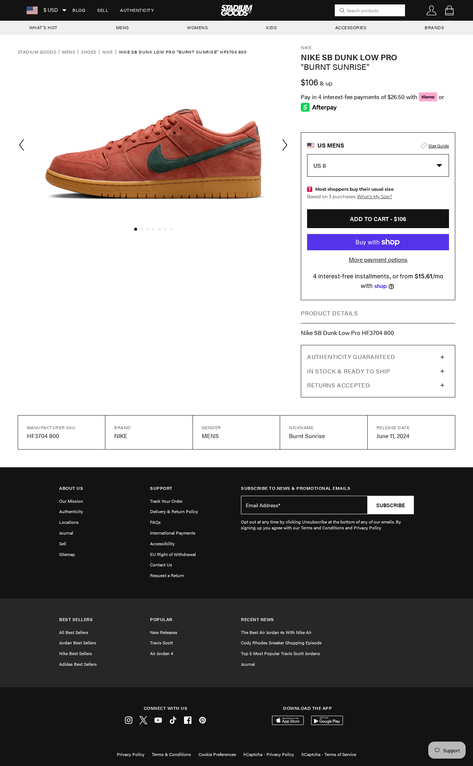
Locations (69, 522)
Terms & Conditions (171, 754)
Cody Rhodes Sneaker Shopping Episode (281, 642)
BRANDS (434, 27)
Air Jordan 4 (161, 653)
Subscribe (390, 505)
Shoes (88, 52)
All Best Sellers (73, 632)
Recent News (257, 619)
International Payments (172, 532)
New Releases (163, 632)
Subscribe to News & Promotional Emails (295, 488)
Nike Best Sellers (75, 653)
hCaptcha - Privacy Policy (269, 754)
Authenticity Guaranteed (351, 356)
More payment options (378, 259)
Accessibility (162, 543)
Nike (107, 52)
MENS (122, 27)
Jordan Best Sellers (77, 642)
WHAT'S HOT (43, 27)
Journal (66, 532)
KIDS (271, 27)
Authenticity (137, 10)
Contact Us (161, 564)
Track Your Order (166, 501)
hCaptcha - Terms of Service (329, 754)
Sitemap (67, 554)
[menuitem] (79, 10)
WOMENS (197, 27)
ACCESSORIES (351, 27)
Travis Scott (161, 642)
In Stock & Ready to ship (348, 371)
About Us (71, 488)
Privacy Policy (130, 754)
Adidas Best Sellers (78, 664)
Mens (68, 52)
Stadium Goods (37, 52)
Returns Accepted (338, 385)
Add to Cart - (378, 218)
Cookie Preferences (217, 754)
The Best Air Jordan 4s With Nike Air (276, 632)
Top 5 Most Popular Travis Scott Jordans (280, 653)
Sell (102, 10)
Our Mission (71, 501)
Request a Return (167, 575)
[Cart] (449, 10)
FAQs (155, 522)
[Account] (432, 10)
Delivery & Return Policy (174, 511)
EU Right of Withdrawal (173, 554)
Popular (161, 619)
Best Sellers (76, 619)
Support (161, 488)
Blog (78, 10)
